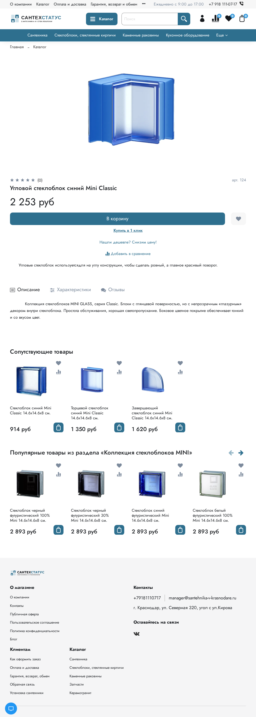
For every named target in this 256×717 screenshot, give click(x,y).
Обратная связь (22, 684)
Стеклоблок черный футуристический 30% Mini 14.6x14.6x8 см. (90, 515)
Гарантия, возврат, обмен (30, 676)
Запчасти (77, 684)
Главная (17, 47)
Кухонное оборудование (187, 35)
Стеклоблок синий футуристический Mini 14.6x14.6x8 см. (150, 515)
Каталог (42, 4)
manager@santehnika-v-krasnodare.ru (202, 598)
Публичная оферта (24, 614)
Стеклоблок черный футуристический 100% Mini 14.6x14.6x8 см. (30, 515)
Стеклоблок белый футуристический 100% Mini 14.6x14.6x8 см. (212, 515)
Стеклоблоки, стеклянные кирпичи (85, 35)
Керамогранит (80, 692)
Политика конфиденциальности (35, 630)
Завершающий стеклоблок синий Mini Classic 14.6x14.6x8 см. (152, 413)
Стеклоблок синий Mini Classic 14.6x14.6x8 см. (30, 410)
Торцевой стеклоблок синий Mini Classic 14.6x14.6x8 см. (89, 413)
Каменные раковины (141, 35)
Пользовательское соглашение (34, 622)
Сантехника (38, 35)
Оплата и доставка (70, 4)
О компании (21, 4)
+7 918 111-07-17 (223, 4)
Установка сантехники (27, 692)
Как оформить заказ (25, 659)
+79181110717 (147, 598)
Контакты (17, 605)
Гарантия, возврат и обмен (114, 4)
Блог (13, 639)
